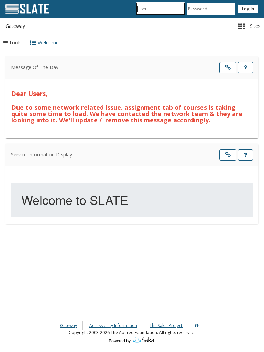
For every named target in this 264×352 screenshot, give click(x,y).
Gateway (68, 325)
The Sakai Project (166, 325)
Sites (255, 26)
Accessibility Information (113, 325)
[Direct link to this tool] (227, 67)
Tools (15, 42)
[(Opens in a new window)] (132, 339)
